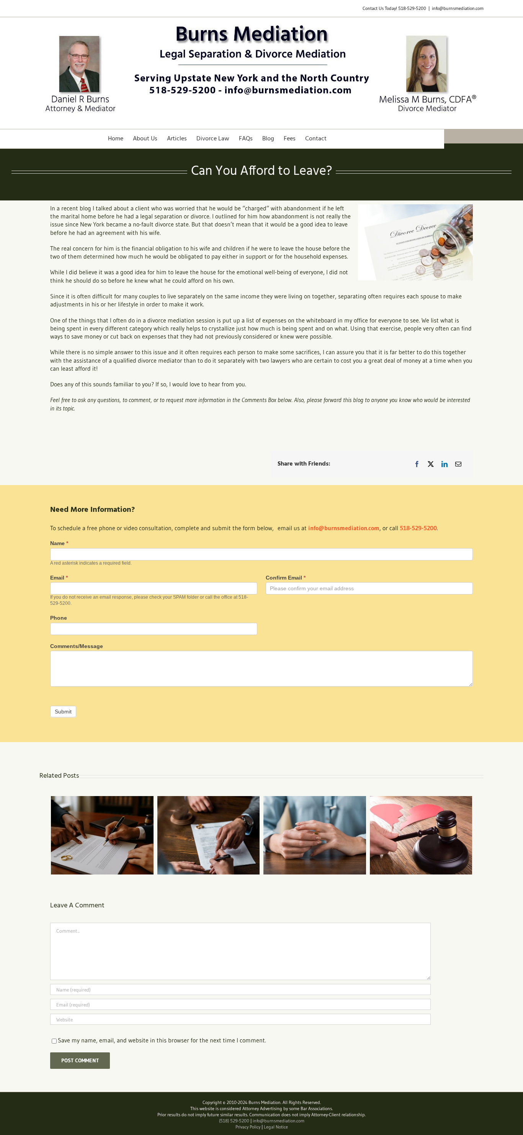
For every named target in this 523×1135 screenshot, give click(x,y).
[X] (431, 464)
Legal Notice (276, 1127)
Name (59, 543)
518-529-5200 (412, 8)
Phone (58, 618)
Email (59, 578)
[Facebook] (417, 464)
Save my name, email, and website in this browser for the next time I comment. (162, 1040)
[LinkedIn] (444, 464)
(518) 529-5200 (234, 1121)
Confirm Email (286, 578)
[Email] (458, 464)
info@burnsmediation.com (458, 8)
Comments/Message (76, 646)
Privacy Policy (247, 1127)
